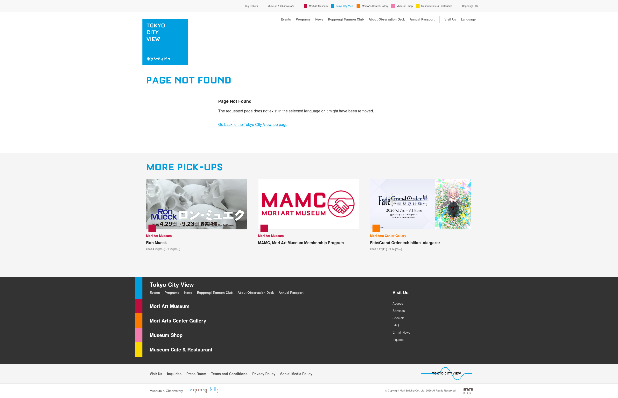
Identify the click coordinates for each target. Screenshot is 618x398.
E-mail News (401, 332)
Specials (399, 318)
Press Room (196, 373)
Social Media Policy (296, 373)
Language (468, 19)
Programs (303, 19)
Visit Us (450, 19)
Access (398, 303)
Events (286, 19)
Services (399, 310)
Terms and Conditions (229, 373)
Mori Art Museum (318, 6)
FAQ (396, 325)
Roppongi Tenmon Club (346, 19)
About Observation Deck (387, 19)
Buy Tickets (251, 6)
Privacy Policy (263, 373)
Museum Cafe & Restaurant (436, 6)
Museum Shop (405, 6)
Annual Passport (422, 19)
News (319, 19)
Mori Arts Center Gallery (375, 6)
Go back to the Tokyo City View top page (253, 124)
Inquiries (398, 339)
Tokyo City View (344, 6)
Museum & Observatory (281, 6)
